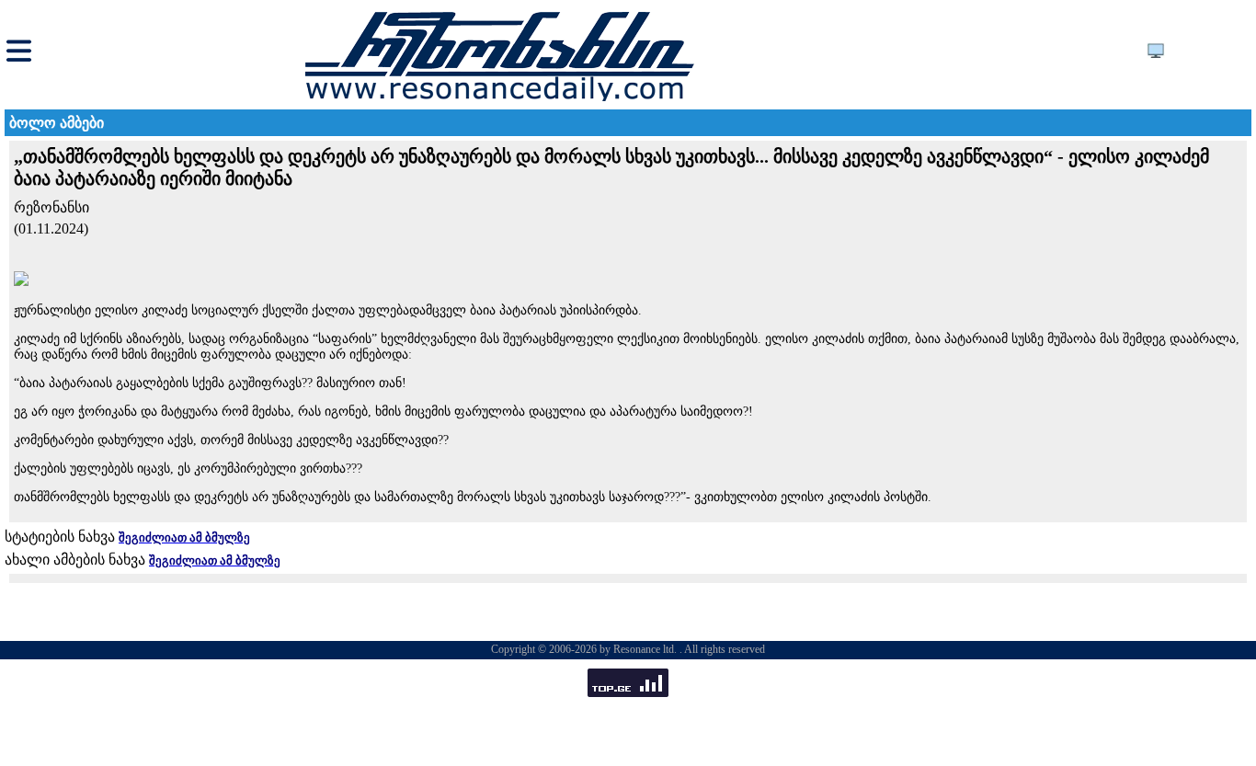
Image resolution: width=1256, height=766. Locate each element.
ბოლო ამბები (56, 123)
